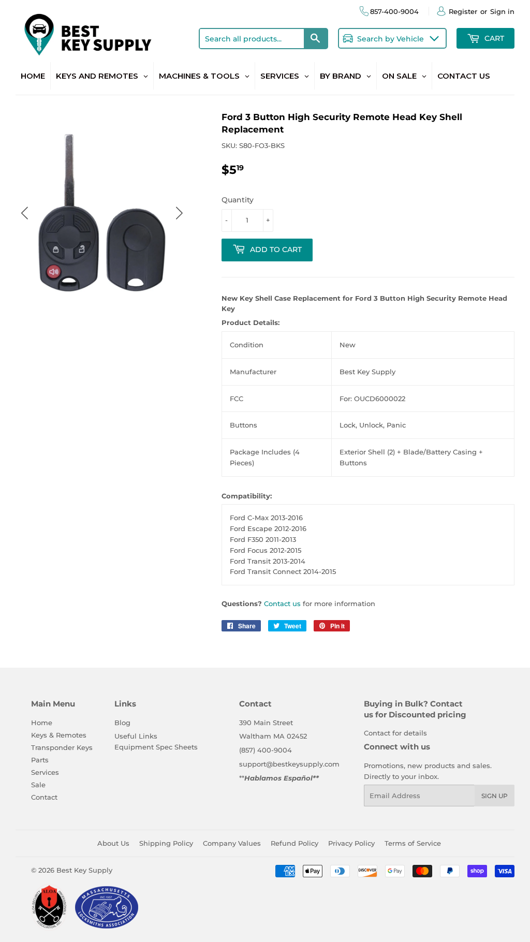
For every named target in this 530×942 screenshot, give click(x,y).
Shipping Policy (166, 843)
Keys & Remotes (58, 735)
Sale (38, 785)
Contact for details (395, 733)
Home (41, 722)
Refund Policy (294, 843)
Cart (493, 38)
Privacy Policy (351, 843)
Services (45, 772)
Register (463, 11)
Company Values (232, 843)
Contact (44, 797)
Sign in (502, 11)
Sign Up (494, 796)
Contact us (282, 603)
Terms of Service (413, 843)
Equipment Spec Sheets (156, 747)
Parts (40, 760)
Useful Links (135, 736)
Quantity (238, 199)
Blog (122, 722)
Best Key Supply (84, 870)
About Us (113, 843)
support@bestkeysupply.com (289, 764)
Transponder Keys (62, 747)
